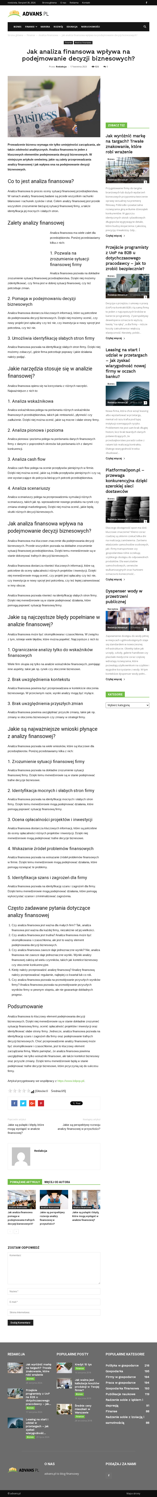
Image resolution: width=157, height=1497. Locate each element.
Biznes (17, 26)
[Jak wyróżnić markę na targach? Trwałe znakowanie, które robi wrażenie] (127, 170)
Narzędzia (113, 608)
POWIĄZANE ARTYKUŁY (25, 1182)
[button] (144, 26)
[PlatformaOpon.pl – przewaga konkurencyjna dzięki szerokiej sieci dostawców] (127, 510)
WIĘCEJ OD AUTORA (57, 1182)
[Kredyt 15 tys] (64, 1368)
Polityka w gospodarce (122, 1365)
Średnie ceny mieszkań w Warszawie (83, 1409)
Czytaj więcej (114, 235)
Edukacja (72, 26)
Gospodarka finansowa (122, 1388)
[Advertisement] (104, 13)
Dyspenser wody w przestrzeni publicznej (124, 596)
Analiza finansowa (83, 42)
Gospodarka (114, 1371)
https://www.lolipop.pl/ (70, 1080)
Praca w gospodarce (121, 1382)
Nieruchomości (90, 26)
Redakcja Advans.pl (118, 180)
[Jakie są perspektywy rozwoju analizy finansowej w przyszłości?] (54, 1199)
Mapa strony (133, 1493)
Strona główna (49, 2)
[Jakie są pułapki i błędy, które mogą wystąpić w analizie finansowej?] (86, 1199)
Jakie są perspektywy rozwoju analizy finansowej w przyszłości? (79, 1127)
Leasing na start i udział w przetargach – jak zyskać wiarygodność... (37, 1426)
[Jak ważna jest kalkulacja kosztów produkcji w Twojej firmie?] (64, 1383)
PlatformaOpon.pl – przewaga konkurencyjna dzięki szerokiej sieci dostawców (126, 481)
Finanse (29, 26)
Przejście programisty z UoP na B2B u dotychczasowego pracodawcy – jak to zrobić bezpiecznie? (127, 258)
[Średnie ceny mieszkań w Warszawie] (64, 1409)
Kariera (45, 26)
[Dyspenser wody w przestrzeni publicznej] (127, 619)
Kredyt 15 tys (83, 1364)
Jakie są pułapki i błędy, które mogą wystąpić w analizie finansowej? (26, 1129)
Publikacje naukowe (120, 1394)
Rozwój (58, 26)
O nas (63, 2)
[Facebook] (146, 2)
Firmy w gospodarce (121, 1377)
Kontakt (86, 2)
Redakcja (61, 66)
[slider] (19, 1090)
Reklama (74, 2)
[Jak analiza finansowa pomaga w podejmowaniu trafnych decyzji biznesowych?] (22, 1199)
